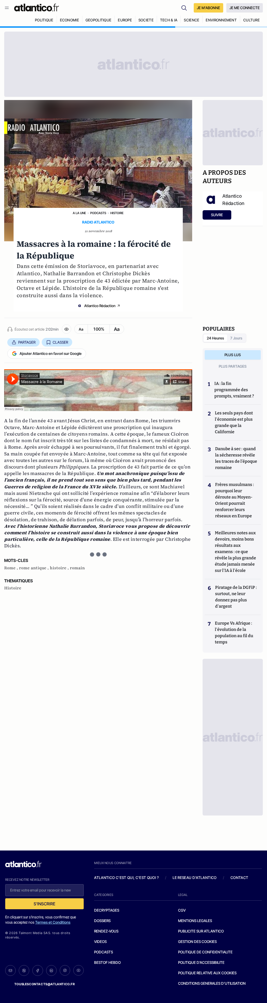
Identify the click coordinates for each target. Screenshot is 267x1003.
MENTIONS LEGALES (195, 920)
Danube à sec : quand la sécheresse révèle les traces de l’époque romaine (236, 458)
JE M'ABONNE (208, 7)
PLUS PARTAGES (233, 366)
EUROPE (125, 20)
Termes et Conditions (52, 922)
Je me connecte (244, 7)
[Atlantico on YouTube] (78, 970)
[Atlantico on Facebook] (37, 970)
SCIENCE (191, 20)
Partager (26, 342)
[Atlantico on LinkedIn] (51, 970)
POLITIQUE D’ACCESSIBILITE (201, 962)
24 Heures (215, 338)
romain (77, 568)
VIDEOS (100, 941)
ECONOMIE (69, 20)
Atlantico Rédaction (100, 305)
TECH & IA (169, 20)
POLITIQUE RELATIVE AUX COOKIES (207, 973)
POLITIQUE (44, 20)
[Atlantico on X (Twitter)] (24, 970)
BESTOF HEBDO (107, 962)
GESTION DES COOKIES (197, 941)
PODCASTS (103, 952)
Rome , (11, 568)
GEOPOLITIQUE (98, 20)
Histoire (117, 213)
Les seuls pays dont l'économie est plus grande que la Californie (234, 422)
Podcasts (98, 213)
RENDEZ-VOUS (106, 931)
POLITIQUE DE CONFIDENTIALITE (205, 952)
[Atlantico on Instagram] (65, 970)
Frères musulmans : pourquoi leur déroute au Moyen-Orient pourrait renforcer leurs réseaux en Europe (234, 500)
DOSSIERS (102, 920)
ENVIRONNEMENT (221, 20)
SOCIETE (146, 20)
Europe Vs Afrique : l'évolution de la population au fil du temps (234, 632)
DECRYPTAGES (106, 910)
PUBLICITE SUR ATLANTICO (201, 931)
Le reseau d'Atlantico (194, 877)
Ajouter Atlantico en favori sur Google (51, 353)
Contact (239, 877)
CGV (182, 910)
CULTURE (251, 20)
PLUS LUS (232, 355)
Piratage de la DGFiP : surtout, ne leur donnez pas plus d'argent (236, 597)
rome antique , (34, 568)
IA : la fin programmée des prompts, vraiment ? (234, 389)
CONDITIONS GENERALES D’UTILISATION (212, 983)
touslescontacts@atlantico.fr (44, 984)
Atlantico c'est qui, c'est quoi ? (126, 877)
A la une (79, 213)
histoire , (60, 568)
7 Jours (236, 338)
